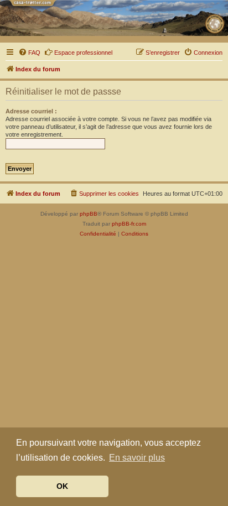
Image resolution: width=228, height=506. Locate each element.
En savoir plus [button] (137, 457)
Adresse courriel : (31, 111)
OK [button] (62, 486)
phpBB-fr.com (129, 224)
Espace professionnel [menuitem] (83, 52)
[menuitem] (29, 52)
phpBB (88, 214)
